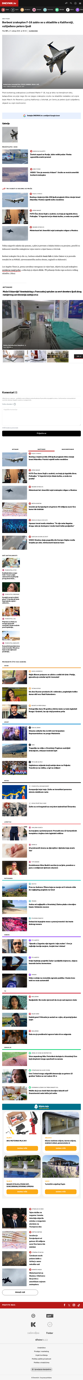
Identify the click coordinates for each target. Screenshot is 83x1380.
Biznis (72, 9)
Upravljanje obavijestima (42, 1369)
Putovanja (50, 9)
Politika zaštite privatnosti (41, 1359)
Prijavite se (41, 433)
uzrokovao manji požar (11, 270)
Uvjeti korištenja (41, 1355)
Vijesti (7, 9)
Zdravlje (62, 9)
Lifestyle (39, 9)
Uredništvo (41, 1348)
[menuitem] (75, 3)
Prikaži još (20, 1292)
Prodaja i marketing (41, 1351)
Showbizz (27, 9)
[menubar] (75, 3)
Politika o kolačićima (41, 1362)
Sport (16, 9)
